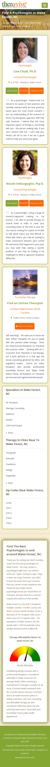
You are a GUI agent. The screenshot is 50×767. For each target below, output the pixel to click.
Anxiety (9, 419)
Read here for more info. (25, 757)
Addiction (10, 414)
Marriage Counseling (15, 408)
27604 (8, 518)
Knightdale (10, 475)
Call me (24, 91)
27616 (8, 523)
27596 (8, 503)
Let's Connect (12, 91)
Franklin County (30, 607)
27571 (8, 508)
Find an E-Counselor (25, 326)
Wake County (12, 611)
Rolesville (10, 458)
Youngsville (11, 452)
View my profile (36, 91)
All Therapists (12, 402)
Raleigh (9, 470)
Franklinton (11, 464)
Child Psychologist (14, 425)
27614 (8, 513)
